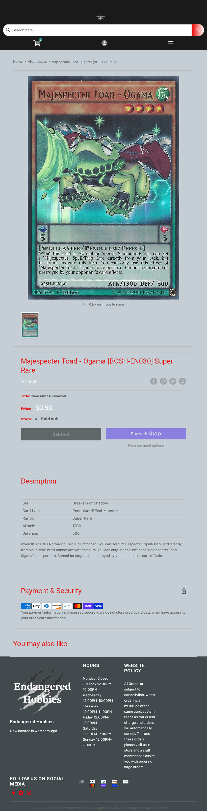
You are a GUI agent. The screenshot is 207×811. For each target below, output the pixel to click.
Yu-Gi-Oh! (29, 382)
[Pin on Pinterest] (163, 381)
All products (37, 61)
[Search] (198, 30)
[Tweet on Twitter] (172, 381)
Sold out (61, 434)
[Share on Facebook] (153, 381)
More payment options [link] (146, 445)
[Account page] (104, 43)
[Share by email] (182, 381)
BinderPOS (160, 808)
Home (18, 61)
